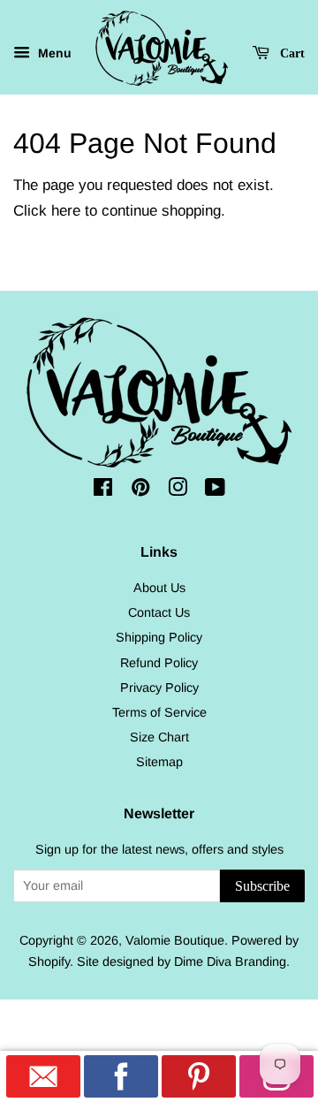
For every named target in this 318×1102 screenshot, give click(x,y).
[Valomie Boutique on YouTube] (215, 490)
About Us (159, 588)
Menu (53, 53)
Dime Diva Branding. (232, 961)
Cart (290, 53)
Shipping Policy (159, 637)
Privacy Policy (159, 687)
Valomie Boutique (174, 940)
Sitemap (159, 762)
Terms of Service (159, 712)
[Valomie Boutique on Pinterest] (140, 490)
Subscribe (262, 885)
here (65, 210)
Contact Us (159, 612)
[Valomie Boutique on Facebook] (103, 490)
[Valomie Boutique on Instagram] (177, 490)
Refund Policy (159, 663)
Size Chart (159, 737)
